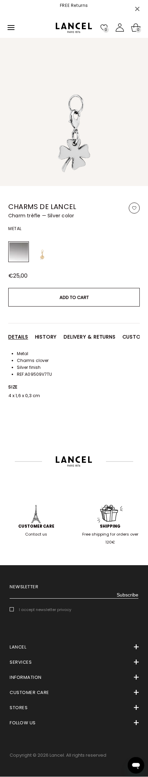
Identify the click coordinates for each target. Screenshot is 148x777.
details (18, 336)
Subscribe (127, 595)
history (46, 336)
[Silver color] (18, 251)
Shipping (110, 526)
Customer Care (36, 526)
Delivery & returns (89, 336)
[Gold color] (42, 251)
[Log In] (119, 27)
